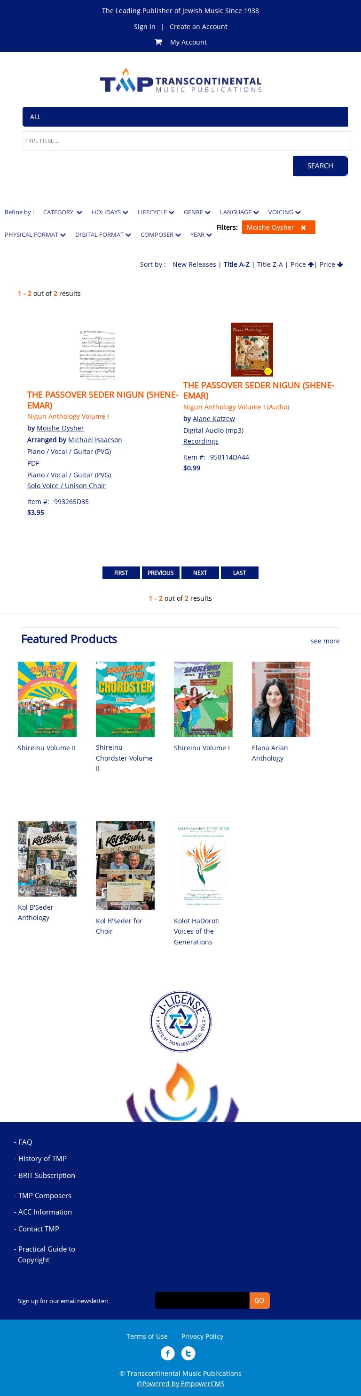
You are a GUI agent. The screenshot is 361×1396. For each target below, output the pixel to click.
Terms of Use (147, 1336)
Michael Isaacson (95, 439)
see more (325, 640)
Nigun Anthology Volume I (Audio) (236, 406)
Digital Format (100, 234)
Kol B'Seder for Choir (119, 926)
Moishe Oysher (271, 227)
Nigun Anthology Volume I (68, 416)
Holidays (107, 212)
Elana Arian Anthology (270, 752)
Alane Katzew (214, 418)
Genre (194, 212)
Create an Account (199, 26)
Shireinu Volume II (47, 747)
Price (299, 264)
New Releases (194, 264)
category (59, 212)
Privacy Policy (202, 1336)
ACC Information (45, 1211)
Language (236, 212)
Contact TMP (38, 1228)
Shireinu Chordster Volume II (124, 758)
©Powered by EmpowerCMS (181, 1383)
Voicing (281, 212)
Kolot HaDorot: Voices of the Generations (197, 931)
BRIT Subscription (46, 1175)
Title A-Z (237, 264)
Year (198, 234)
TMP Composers (44, 1195)
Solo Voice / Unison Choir (66, 485)
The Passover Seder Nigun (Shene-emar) (103, 399)
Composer (158, 234)
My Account (188, 42)
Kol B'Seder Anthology (36, 912)
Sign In (145, 26)
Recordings (201, 441)
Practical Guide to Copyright (46, 1254)
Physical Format (32, 234)
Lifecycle (153, 212)
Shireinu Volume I (202, 747)
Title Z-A (270, 264)
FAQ (25, 1142)
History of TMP (42, 1158)
